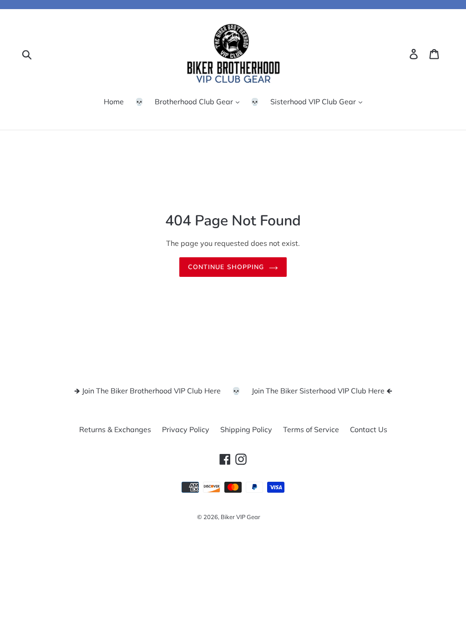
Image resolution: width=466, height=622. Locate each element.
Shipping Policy (246, 429)
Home (114, 101)
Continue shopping (226, 267)
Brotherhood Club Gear (195, 101)
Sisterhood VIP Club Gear (314, 101)
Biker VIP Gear (240, 516)
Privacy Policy (185, 429)
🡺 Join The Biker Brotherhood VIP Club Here (147, 390)
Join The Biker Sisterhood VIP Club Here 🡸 (322, 390)
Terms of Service (311, 429)
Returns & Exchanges (115, 429)
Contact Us (368, 429)
